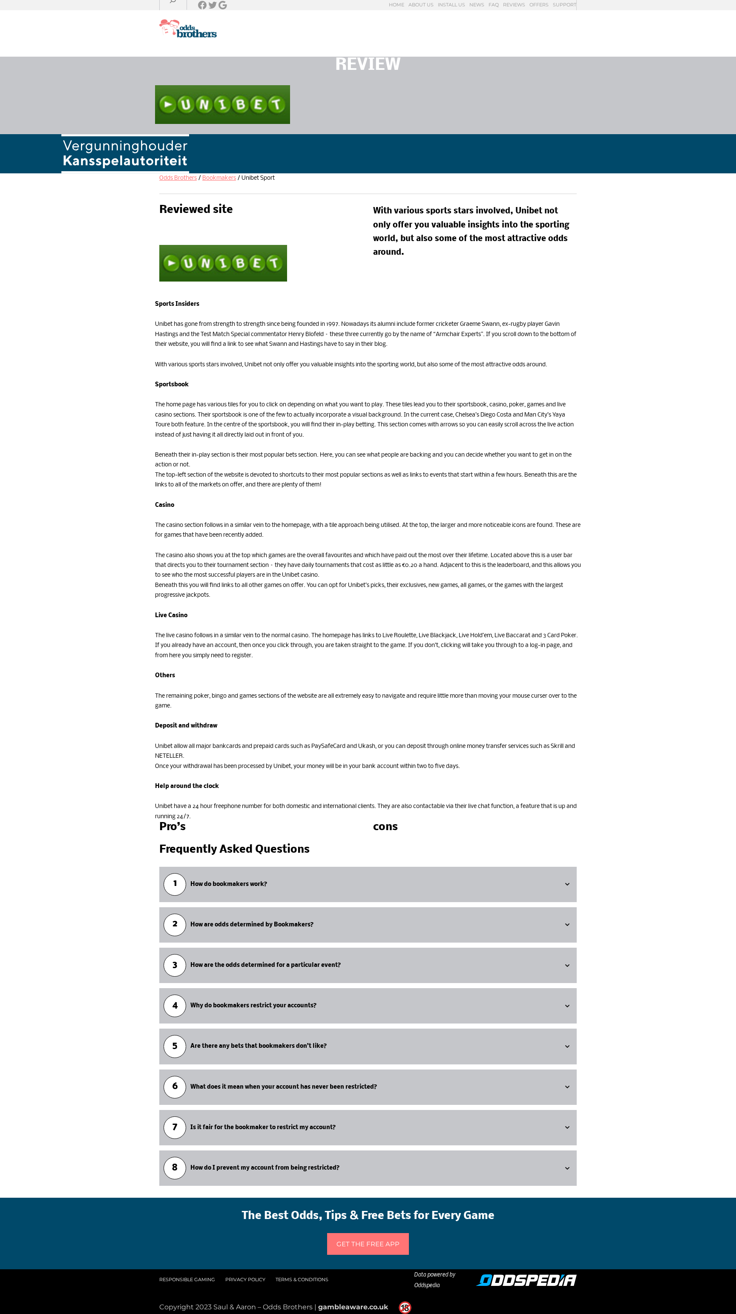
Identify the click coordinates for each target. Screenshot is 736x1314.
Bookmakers (219, 178)
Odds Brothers (178, 178)
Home (396, 5)
